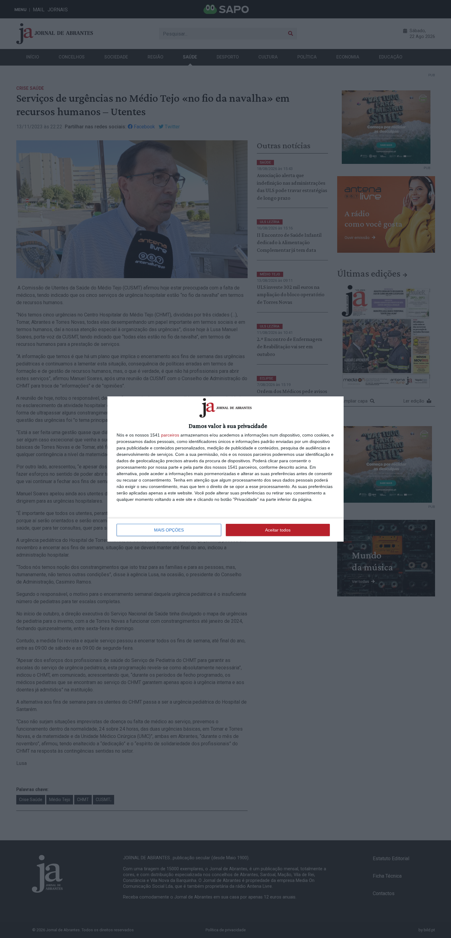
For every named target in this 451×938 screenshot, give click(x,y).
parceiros (170, 435)
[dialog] (225, 469)
